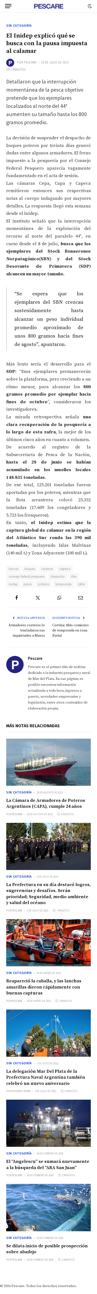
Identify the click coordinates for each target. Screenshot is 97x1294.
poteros (43, 584)
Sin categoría (19, 25)
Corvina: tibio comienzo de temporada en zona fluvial (70, 630)
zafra (81, 584)
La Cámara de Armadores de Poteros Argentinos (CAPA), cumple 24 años (45, 803)
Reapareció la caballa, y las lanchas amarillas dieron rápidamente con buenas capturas (43, 987)
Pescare (30, 62)
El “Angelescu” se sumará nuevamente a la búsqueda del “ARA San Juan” (47, 1164)
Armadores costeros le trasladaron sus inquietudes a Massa (26, 630)
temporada (63, 584)
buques (30, 569)
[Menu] (8, 6)
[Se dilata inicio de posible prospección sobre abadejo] (48, 1207)
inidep (13, 584)
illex (74, 576)
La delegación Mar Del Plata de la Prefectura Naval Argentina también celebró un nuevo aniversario (45, 1077)
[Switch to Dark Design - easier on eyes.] (89, 6)
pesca (28, 584)
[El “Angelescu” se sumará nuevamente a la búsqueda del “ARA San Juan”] (48, 1123)
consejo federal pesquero (27, 576)
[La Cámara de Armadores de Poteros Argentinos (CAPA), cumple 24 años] (48, 762)
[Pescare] (48, 6)
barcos (13, 569)
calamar (47, 569)
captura (64, 569)
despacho (58, 576)
